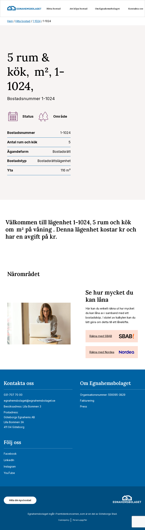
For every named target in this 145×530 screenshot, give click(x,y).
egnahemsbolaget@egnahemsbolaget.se (29, 400)
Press (83, 406)
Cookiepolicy (63, 520)
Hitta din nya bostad (20, 500)
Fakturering (87, 400)
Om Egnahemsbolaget (107, 8)
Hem (10, 21)
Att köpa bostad (78, 8)
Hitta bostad (54, 8)
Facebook (10, 453)
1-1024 (37, 21)
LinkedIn (9, 460)
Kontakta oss (135, 8)
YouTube (9, 472)
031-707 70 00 (13, 394)
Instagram (10, 466)
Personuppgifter (80, 520)
